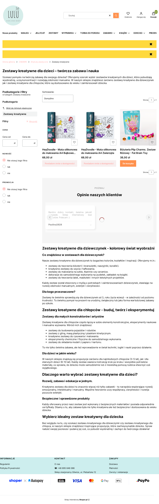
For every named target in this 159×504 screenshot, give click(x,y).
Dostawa (113, 464)
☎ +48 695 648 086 (65, 468)
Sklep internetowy (75, 500)
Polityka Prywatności (10, 468)
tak (8, 167)
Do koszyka (128, 163)
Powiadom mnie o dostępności (60, 163)
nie (8, 173)
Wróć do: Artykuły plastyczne (19, 108)
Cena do (26, 137)
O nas (57, 464)
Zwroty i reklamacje (118, 472)
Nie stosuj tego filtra (17, 160)
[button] (116, 15)
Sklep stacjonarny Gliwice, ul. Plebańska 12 (75, 472)
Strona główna (8, 62)
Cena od (6, 137)
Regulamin (5, 464)
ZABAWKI (23, 62)
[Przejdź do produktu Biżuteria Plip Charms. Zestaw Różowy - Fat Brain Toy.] (138, 127)
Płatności (113, 468)
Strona (145, 100)
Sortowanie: (48, 92)
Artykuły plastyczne (39, 62)
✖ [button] (150, 44)
